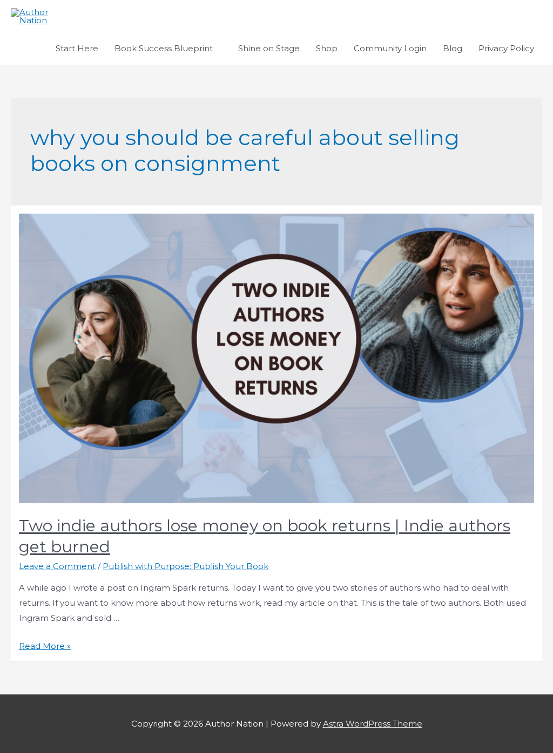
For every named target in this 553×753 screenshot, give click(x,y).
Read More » (45, 646)
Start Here (77, 48)
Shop (327, 48)
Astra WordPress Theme (372, 723)
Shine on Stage (269, 48)
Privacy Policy (506, 48)
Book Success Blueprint (163, 48)
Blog (452, 48)
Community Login (390, 48)
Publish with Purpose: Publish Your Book (185, 566)
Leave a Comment (57, 566)
